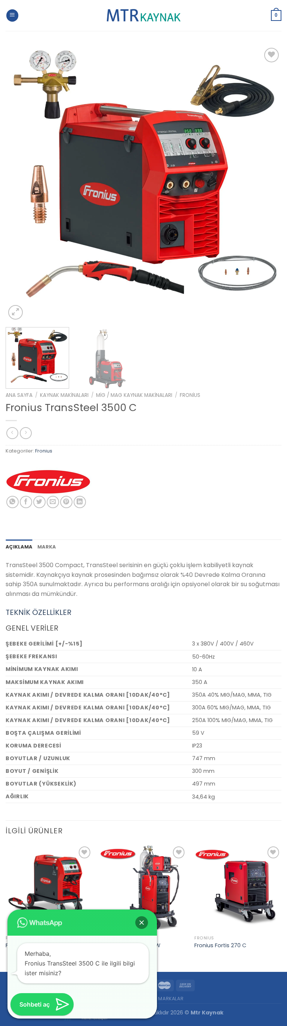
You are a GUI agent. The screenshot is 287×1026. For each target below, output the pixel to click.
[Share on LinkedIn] (80, 502)
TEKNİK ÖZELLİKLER (38, 612)
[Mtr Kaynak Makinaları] (143, 15)
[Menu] (12, 15)
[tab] (143, 612)
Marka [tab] (46, 547)
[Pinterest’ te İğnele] (66, 502)
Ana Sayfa (19, 395)
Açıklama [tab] (19, 547)
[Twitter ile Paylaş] (39, 502)
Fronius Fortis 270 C (220, 945)
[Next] (266, 183)
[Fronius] (49, 481)
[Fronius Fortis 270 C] (237, 888)
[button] (141, 922)
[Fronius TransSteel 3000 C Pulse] (49, 888)
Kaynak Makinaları (64, 395)
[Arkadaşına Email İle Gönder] (53, 502)
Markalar (170, 998)
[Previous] (20, 183)
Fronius (190, 395)
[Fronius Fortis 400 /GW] (143, 888)
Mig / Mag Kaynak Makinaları (134, 395)
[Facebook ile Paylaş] (26, 502)
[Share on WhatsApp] (12, 502)
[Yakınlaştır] (15, 312)
